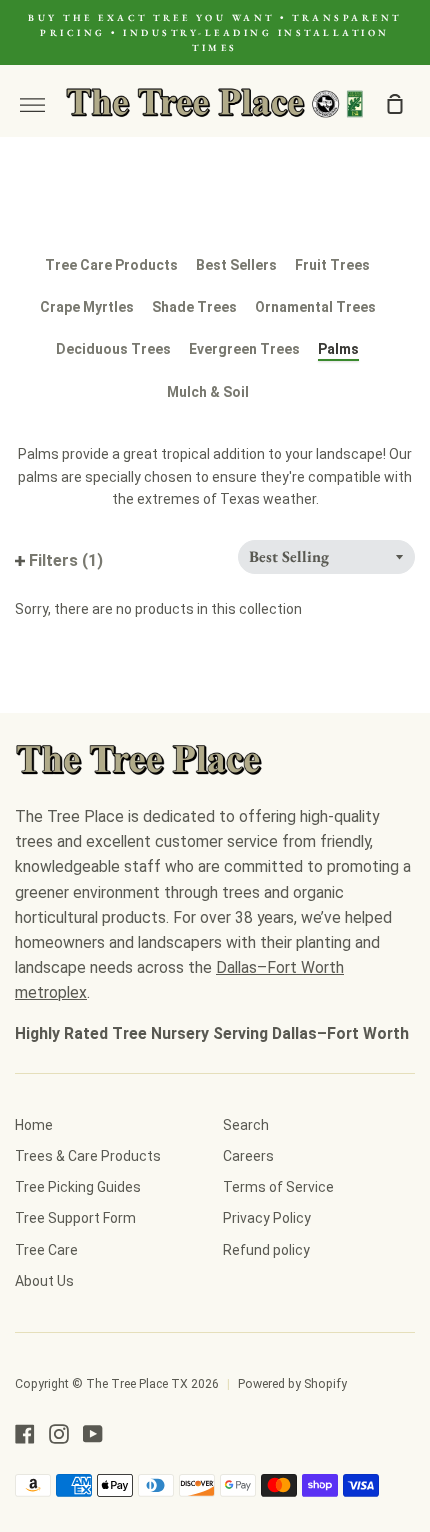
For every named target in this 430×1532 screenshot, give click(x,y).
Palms (338, 349)
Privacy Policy (267, 1218)
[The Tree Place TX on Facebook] (25, 1434)
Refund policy (266, 1250)
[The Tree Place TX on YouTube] (93, 1434)
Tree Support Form (75, 1218)
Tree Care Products (111, 265)
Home (34, 1125)
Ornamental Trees (315, 307)
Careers (248, 1156)
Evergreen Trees (244, 349)
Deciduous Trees (113, 349)
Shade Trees (194, 307)
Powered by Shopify (292, 1384)
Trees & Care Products (88, 1156)
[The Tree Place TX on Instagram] (59, 1434)
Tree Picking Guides (78, 1187)
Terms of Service (278, 1187)
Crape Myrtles (87, 307)
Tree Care (46, 1250)
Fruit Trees (332, 265)
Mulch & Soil (208, 392)
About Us (44, 1281)
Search (246, 1125)
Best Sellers (236, 265)
